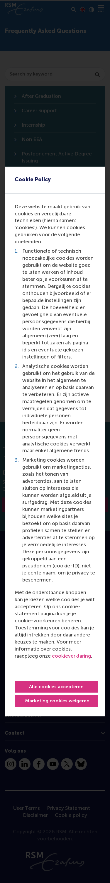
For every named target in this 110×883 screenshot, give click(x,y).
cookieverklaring (71, 656)
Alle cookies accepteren (56, 686)
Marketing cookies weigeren (57, 700)
